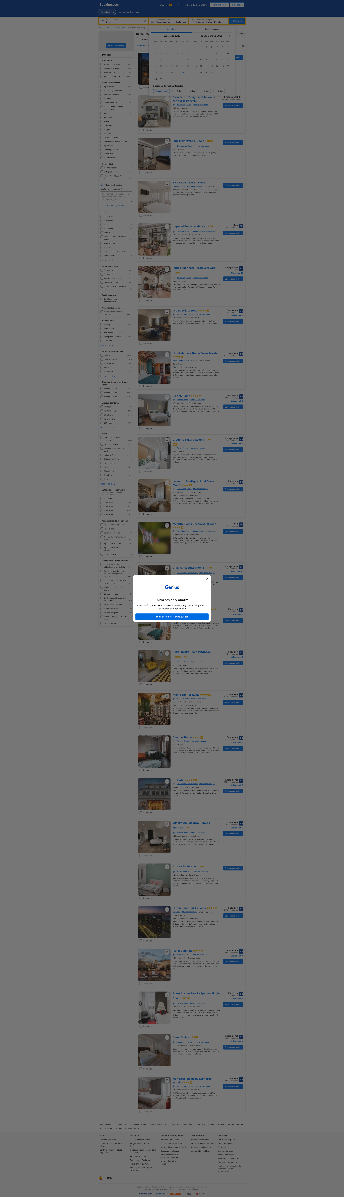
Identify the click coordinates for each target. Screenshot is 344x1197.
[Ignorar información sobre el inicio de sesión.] (207, 578)
